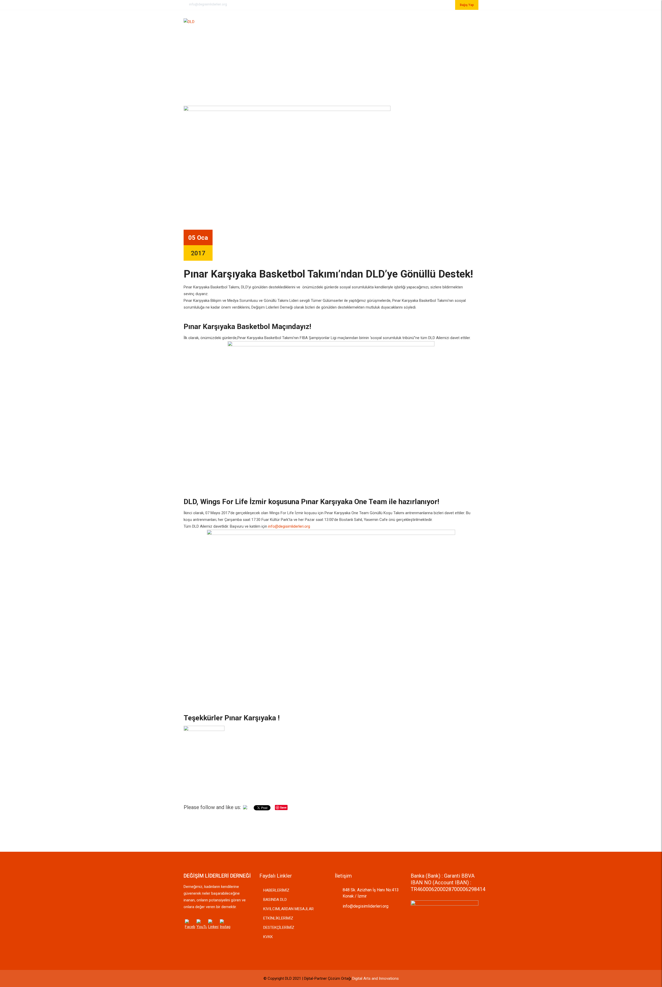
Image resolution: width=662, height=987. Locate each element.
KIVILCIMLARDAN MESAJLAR (288, 909)
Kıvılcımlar (390, 21)
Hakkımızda (359, 21)
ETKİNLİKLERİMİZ (278, 918)
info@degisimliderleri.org (208, 4)
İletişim (445, 21)
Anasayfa (330, 21)
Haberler (420, 21)
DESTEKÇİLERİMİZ (278, 927)
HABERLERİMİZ (276, 890)
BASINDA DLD (275, 899)
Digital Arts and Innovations (375, 978)
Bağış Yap (467, 5)
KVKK (268, 936)
